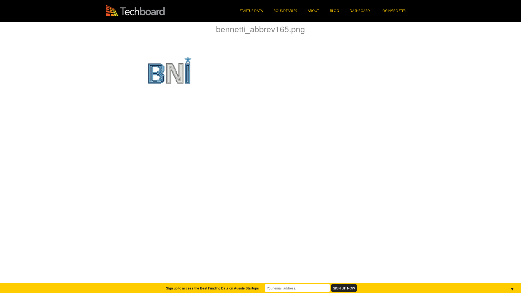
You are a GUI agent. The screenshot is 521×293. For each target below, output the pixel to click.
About (313, 10)
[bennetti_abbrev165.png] (169, 72)
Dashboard (360, 10)
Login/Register (393, 10)
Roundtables (285, 10)
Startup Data (251, 10)
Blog (334, 10)
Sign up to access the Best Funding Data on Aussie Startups (212, 288)
